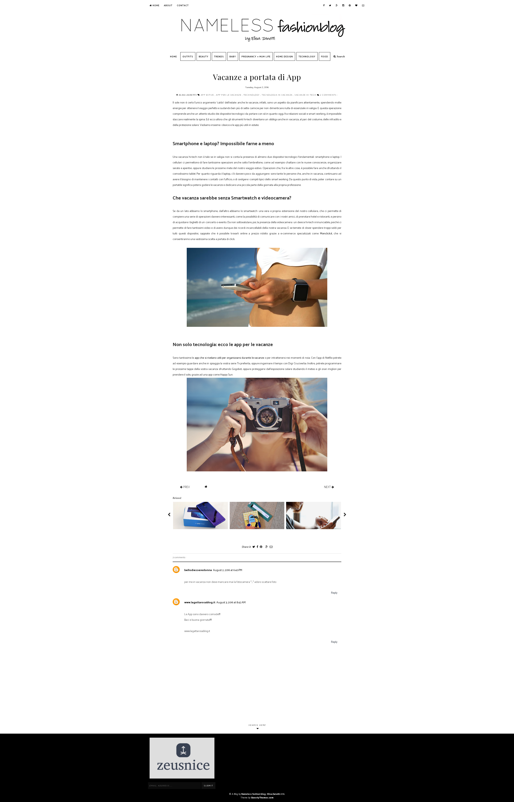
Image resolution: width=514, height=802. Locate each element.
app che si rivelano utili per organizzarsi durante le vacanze (229, 358)
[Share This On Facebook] (257, 547)
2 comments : (329, 95)
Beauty (203, 57)
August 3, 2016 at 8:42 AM (231, 602)
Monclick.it (326, 233)
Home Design (284, 57)
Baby (232, 57)
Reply (334, 593)
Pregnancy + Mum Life (256, 57)
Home (155, 5)
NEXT (327, 487)
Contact (183, 5)
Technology (307, 57)
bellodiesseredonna (198, 570)
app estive (208, 95)
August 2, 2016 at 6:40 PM (227, 570)
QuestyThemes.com (262, 798)
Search (340, 56)
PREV (186, 487)
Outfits (188, 57)
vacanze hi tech (306, 95)
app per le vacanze (229, 95)
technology (252, 95)
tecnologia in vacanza (277, 95)
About (168, 5)
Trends (219, 57)
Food (324, 57)
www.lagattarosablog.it (199, 602)
